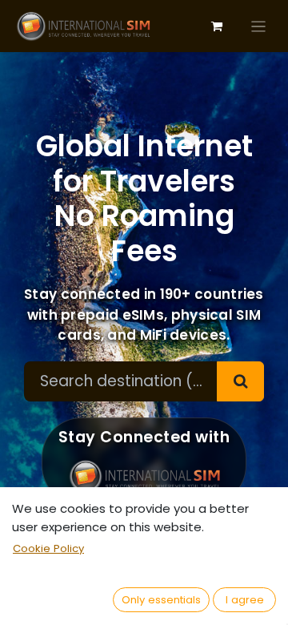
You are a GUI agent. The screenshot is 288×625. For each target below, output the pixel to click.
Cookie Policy (48, 548)
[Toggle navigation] (259, 26)
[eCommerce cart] (217, 26)
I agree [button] (245, 599)
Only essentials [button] (161, 599)
